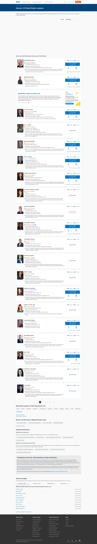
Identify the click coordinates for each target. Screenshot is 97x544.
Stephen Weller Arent (20, 508)
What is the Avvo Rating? (68, 437)
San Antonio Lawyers (36, 534)
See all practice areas (20, 426)
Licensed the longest (23, 483)
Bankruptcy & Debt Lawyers (54, 519)
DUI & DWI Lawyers (52, 525)
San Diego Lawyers (36, 536)
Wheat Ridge (19, 411)
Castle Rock (35, 408)
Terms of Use (18, 539)
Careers (66, 521)
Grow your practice (70, 1)
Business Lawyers (52, 521)
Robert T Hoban (28, 272)
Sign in (78, 1)
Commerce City (43, 408)
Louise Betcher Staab (29, 320)
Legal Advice (18, 523)
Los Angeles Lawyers (36, 521)
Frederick (56, 408)
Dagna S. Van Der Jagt (29, 304)
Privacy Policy (24, 539)
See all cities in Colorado (21, 416)
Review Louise (33, 321)
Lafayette (61, 408)
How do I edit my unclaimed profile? (24, 452)
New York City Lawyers (37, 519)
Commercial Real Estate (21, 422)
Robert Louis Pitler (19, 502)
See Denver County (20, 414)
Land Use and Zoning (47, 422)
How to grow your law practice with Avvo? (25, 449)
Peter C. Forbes (19, 495)
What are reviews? (20, 440)
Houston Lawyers (36, 525)
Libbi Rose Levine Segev (30, 368)
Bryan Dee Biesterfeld (29, 141)
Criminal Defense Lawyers (53, 523)
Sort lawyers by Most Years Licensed (23, 511)
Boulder (22, 408)
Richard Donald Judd (20, 497)
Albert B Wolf (18, 491)
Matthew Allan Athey (29, 77)
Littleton (67, 408)
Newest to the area (37, 483)
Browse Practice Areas (20, 525)
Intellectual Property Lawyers (54, 534)
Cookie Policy (30, 539)
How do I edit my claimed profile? (41, 449)
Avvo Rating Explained (69, 525)
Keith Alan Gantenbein (29, 206)
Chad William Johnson (29, 239)
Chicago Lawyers (36, 523)
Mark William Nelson (29, 335)
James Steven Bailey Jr (20, 506)
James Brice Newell (29, 255)
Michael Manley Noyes (29, 60)
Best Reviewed (65, 483)
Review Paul (33, 158)
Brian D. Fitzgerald (19, 499)
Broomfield (28, 408)
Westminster (77, 408)
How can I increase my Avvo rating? (57, 449)
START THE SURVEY (69, 103)
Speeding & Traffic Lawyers (54, 536)
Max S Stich (27, 352)
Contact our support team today (61, 471)
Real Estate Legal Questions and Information (25, 437)
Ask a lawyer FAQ (40, 437)
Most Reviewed (51, 483)
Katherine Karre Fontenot (30, 173)
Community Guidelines (39, 539)
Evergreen (50, 408)
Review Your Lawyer (19, 521)
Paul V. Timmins (28, 156)
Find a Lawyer (18, 519)
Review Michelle (33, 289)
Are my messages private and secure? (53, 437)
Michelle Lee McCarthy (29, 288)
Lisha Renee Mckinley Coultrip (31, 189)
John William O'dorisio (29, 222)
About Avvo (67, 519)
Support (66, 523)
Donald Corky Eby (28, 109)
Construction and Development (34, 422)
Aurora (18, 408)
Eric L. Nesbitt (27, 124)
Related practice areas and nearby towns (67, 13)
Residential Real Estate (58, 422)
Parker (72, 408)
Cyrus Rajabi (27, 385)
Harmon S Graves (19, 489)
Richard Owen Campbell (21, 493)
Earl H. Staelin (19, 504)
